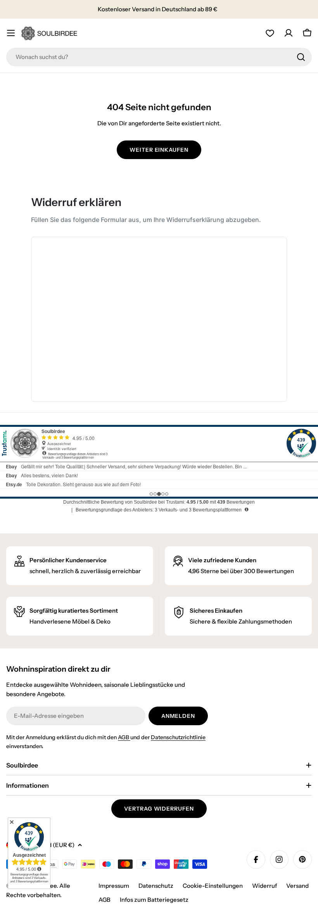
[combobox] (159, 57)
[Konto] (288, 33)
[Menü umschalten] (11, 33)
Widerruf (264, 885)
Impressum (114, 885)
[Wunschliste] (270, 33)
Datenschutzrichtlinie (178, 737)
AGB (124, 737)
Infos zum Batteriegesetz (154, 899)
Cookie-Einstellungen (213, 885)
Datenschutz (155, 885)
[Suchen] (301, 57)
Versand (297, 885)
